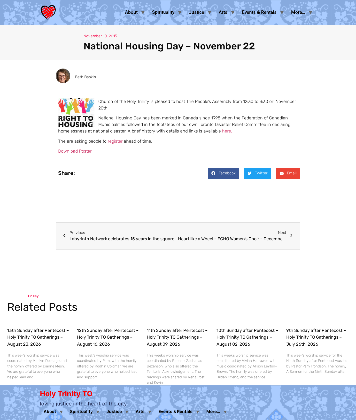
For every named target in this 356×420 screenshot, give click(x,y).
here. (227, 131)
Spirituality (163, 12)
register (115, 141)
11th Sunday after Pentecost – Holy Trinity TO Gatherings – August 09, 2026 (177, 337)
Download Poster (75, 151)
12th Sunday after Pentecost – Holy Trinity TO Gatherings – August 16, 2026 (108, 337)
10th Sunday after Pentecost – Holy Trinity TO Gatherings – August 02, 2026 (247, 337)
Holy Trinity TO (66, 393)
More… (298, 12)
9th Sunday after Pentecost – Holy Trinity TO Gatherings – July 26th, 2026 (316, 337)
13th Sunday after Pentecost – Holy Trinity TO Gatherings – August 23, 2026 (38, 337)
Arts (223, 12)
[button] (223, 173)
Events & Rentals (259, 12)
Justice (196, 12)
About (131, 12)
